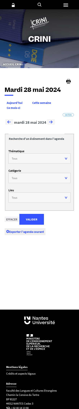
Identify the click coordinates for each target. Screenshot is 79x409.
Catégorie (14, 170)
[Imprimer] (68, 81)
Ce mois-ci (13, 108)
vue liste (68, 115)
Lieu (11, 190)
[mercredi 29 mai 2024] (51, 122)
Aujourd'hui (14, 103)
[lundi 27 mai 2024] (9, 122)
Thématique (16, 151)
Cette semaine (41, 103)
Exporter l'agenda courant (26, 232)
